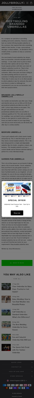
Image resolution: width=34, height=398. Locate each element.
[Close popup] (29, 184)
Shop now (17, 213)
